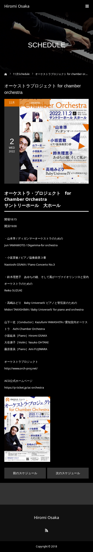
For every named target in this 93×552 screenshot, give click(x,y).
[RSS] (46, 530)
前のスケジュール (25, 473)
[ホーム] (5, 73)
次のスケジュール (68, 473)
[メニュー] (87, 6)
